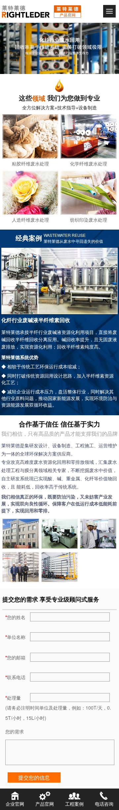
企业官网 (15, 803)
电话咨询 (104, 803)
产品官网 (44, 803)
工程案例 (74, 803)
